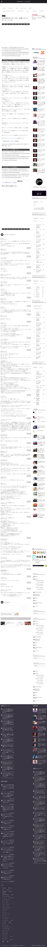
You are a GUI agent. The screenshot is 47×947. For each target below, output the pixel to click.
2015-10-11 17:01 (4, 282)
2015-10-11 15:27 (4, 258)
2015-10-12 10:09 (4, 558)
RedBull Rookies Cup (38, 603)
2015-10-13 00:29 (4, 584)
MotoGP (11, 8)
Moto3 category (39, 587)
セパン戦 (11, 920)
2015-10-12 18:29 (4, 578)
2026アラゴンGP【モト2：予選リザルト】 (8, 873)
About (27, 11)
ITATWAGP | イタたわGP (23, 1)
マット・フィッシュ (5, 936)
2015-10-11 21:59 (4, 478)
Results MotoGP (41, 582)
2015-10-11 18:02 (4, 340)
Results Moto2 (40, 585)
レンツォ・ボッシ (4, 939)
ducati (3, 889)
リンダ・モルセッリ (5, 938)
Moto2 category (39, 584)
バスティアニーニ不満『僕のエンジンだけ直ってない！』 (8, 844)
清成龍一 (3, 941)
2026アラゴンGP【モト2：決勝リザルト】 (8, 823)
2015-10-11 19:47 (4, 420)
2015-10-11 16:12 (4, 269)
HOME (36, 576)
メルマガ (41, 11)
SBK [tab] (41, 202)
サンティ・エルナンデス (5, 917)
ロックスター (11, 939)
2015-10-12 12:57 (4, 571)
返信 (29, 247)
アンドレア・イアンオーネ (6, 904)
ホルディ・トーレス (5, 931)
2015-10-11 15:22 (4, 239)
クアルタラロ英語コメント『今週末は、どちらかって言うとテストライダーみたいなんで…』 (8, 858)
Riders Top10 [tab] (37, 306)
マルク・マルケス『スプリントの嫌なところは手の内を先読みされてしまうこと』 (8, 835)
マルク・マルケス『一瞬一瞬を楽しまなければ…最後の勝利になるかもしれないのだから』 (8, 808)
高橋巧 (8, 941)
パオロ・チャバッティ (5, 925)
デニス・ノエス (9, 923)
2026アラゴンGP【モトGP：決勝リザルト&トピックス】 (8, 729)
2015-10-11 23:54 (4, 540)
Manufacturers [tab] (37, 308)
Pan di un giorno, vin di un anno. (18, 945)
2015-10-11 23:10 (4, 503)
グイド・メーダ (4, 915)
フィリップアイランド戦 (5, 928)
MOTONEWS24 (4, 891)
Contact (34, 11)
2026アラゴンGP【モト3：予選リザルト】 (8, 878)
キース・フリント (4, 912)
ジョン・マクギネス (5, 918)
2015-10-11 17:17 (4, 299)
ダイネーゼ (3, 923)
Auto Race (20, 11)
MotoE (36, 642)
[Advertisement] (16, 36)
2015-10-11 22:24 (4, 484)
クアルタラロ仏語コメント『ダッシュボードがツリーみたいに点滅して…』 (7, 751)
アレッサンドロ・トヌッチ (6, 899)
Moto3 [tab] (35, 221)
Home (4, 8)
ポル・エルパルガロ (5, 933)
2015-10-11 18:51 (4, 352)
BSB (30, 8)
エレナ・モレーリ (4, 910)
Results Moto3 (40, 589)
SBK (17, 8)
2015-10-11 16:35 (4, 275)
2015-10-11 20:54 (4, 445)
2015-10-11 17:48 (4, 316)
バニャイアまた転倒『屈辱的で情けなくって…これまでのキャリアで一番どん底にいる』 (8, 787)
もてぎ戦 (12, 894)
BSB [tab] (35, 204)
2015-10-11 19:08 (4, 397)
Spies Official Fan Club (5, 894)
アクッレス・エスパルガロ (6, 896)
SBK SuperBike (38, 592)
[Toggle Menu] (1, 1)
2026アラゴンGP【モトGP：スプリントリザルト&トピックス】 (8, 867)
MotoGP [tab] (36, 202)
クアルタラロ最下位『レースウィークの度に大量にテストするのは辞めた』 (7, 710)
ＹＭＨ (2, 577)
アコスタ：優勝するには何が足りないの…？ (8, 801)
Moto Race (23, 8)
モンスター (11, 936)
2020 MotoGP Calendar (9, 11)
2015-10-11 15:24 (4, 250)
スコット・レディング (5, 920)
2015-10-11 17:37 (4, 308)
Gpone (12, 141)
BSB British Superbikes (37, 595)
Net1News (10, 891)
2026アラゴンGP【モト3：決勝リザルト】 (8, 828)
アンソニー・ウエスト (5, 902)
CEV (36, 600)
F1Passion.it (8, 889)
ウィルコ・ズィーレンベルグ (6, 907)
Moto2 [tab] (42, 218)
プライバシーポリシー (6, 945)
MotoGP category (40, 580)
